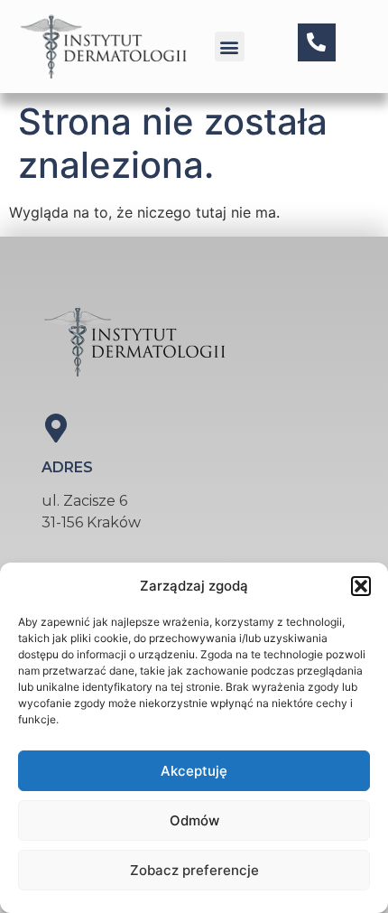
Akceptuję (194, 770)
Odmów (194, 820)
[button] (361, 586)
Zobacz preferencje (194, 870)
